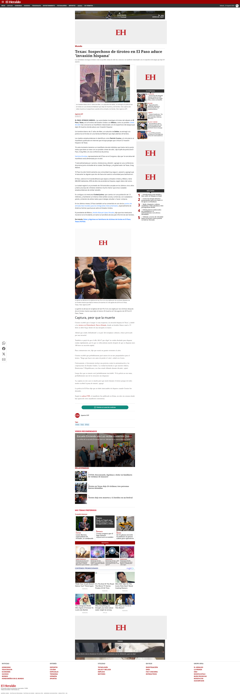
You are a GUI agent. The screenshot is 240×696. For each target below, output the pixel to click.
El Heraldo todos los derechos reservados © (14, 688)
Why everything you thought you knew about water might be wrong (104, 608)
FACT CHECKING (152, 672)
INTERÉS (53, 663)
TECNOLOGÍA (103, 667)
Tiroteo (77, 424)
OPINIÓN (53, 676)
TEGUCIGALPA (7, 670)
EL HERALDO (198, 667)
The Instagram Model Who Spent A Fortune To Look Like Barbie (84, 608)
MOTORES (101, 674)
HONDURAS (6, 667)
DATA (148, 670)
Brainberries (85, 588)
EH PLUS (149, 663)
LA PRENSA (198, 670)
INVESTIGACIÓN (152, 667)
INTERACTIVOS (151, 674)
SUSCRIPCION (199, 681)
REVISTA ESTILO (199, 674)
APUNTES (53, 679)
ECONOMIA (6, 672)
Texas (82, 424)
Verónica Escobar (81, 156)
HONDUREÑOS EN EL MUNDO (13, 679)
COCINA (53, 670)
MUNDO (5, 676)
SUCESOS (5, 674)
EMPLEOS (101, 672)
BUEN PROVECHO (200, 676)
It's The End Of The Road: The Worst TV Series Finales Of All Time (104, 586)
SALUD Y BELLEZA (104, 670)
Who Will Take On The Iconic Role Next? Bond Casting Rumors (124, 586)
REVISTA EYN (198, 679)
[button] (3, 343)
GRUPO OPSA (198, 663)
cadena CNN (85, 396)
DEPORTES (54, 667)
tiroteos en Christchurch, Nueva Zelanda (92, 325)
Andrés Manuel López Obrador (103, 213)
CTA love (105, 612)
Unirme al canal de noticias (106, 407)
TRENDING (54, 674)
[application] (105, 450)
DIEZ (195, 672)
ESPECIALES (54, 672)
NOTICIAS (5, 663)
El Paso (87, 424)
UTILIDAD (101, 663)
